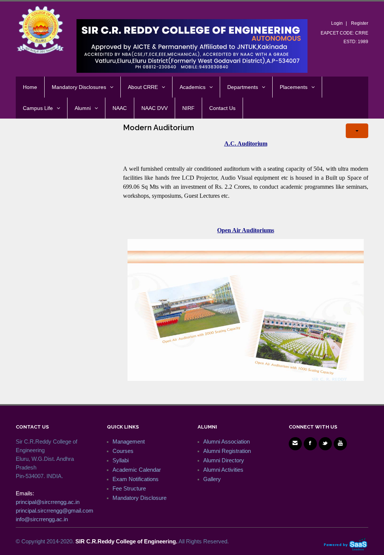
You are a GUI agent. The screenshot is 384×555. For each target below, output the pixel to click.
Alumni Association (226, 441)
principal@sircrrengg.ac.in (48, 502)
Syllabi (120, 460)
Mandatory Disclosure (139, 498)
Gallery (212, 479)
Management (128, 441)
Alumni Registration (227, 451)
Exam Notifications (135, 479)
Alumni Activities (223, 469)
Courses (123, 451)
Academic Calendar (136, 469)
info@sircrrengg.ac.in (42, 519)
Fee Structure (129, 488)
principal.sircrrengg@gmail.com (54, 510)
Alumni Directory (223, 460)
